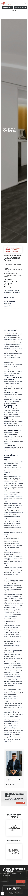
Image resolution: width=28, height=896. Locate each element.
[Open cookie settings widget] (2, 893)
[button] (8, 780)
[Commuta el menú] (25, 3)
